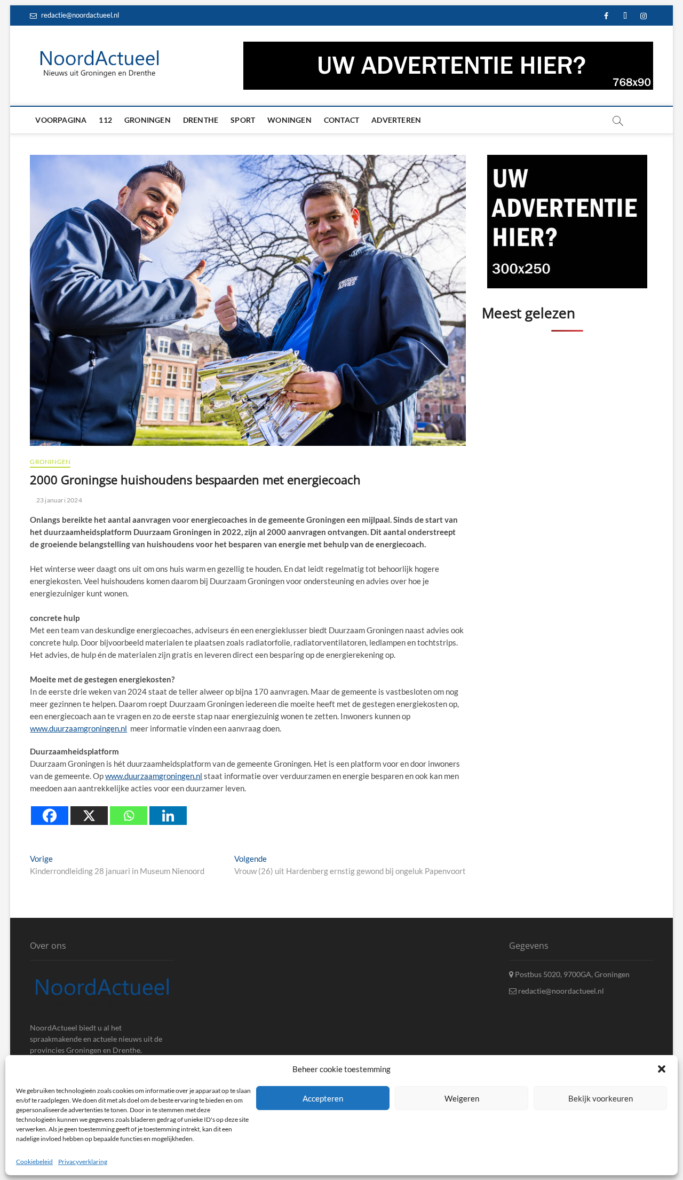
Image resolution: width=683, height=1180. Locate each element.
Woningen (289, 119)
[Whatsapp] (128, 815)
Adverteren (396, 119)
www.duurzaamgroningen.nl (78, 728)
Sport (243, 119)
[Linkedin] (168, 815)
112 (105, 119)
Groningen (147, 119)
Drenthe (200, 119)
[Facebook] (49, 815)
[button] (661, 1069)
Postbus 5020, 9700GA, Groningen (571, 974)
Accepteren (323, 1098)
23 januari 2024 (58, 500)
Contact (341, 119)
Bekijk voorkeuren (600, 1098)
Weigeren (461, 1098)
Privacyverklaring (82, 1162)
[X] (89, 815)
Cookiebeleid (34, 1162)
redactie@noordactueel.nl (79, 15)
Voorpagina (60, 119)
